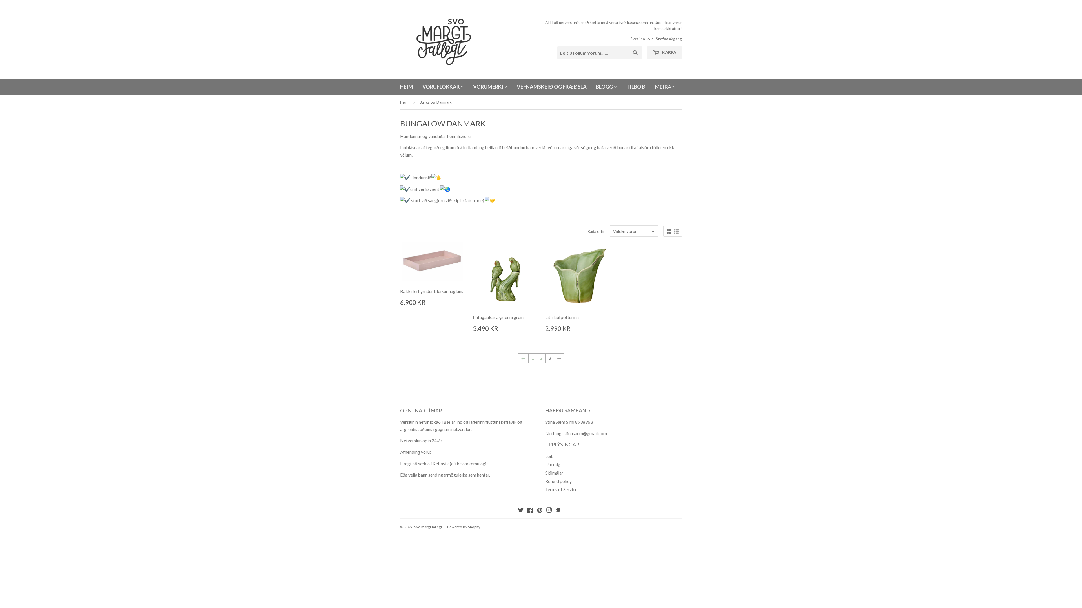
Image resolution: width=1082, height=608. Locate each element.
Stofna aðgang (669, 39)
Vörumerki (488, 87)
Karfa (668, 52)
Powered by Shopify (463, 527)
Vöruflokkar (441, 87)
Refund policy (558, 481)
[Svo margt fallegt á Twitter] (521, 510)
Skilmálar (554, 472)
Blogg (605, 87)
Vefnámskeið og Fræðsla (552, 87)
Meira (663, 87)
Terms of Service (561, 489)
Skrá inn (637, 39)
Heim (406, 87)
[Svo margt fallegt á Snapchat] (558, 510)
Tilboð (636, 87)
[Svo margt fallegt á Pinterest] (540, 510)
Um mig (552, 464)
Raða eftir (596, 231)
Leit (549, 456)
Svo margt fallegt (428, 527)
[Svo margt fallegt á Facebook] (530, 510)
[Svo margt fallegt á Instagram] (549, 510)
